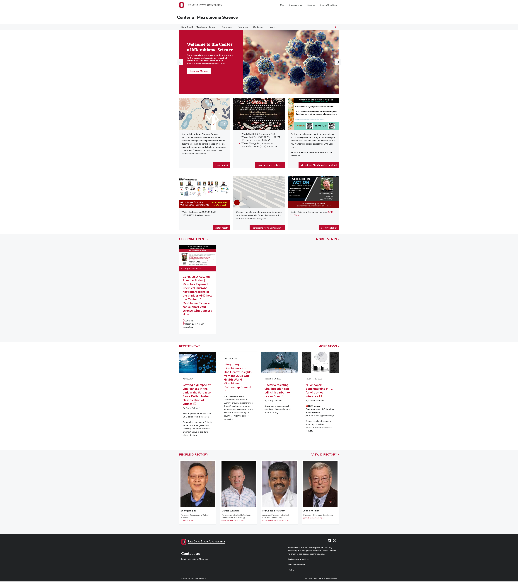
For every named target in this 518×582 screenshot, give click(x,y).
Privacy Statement (296, 564)
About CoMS (186, 27)
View (324, 454)
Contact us (258, 27)
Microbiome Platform (206, 27)
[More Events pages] (276, 28)
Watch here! (221, 227)
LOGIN (291, 570)
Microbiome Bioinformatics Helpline (318, 165)
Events (272, 27)
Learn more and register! (269, 165)
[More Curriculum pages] (233, 28)
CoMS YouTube (328, 227)
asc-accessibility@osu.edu (311, 553)
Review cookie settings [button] (298, 559)
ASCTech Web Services (328, 578)
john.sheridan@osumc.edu (314, 518)
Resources (243, 27)
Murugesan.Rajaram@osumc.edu (276, 520)
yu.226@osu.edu (187, 520)
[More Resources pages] (249, 28)
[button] (180, 62)
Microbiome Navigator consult (267, 227)
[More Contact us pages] (264, 28)
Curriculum (226, 27)
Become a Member (199, 70)
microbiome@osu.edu (198, 559)
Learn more (221, 165)
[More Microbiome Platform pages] (217, 28)
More (326, 239)
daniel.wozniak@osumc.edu (233, 520)
